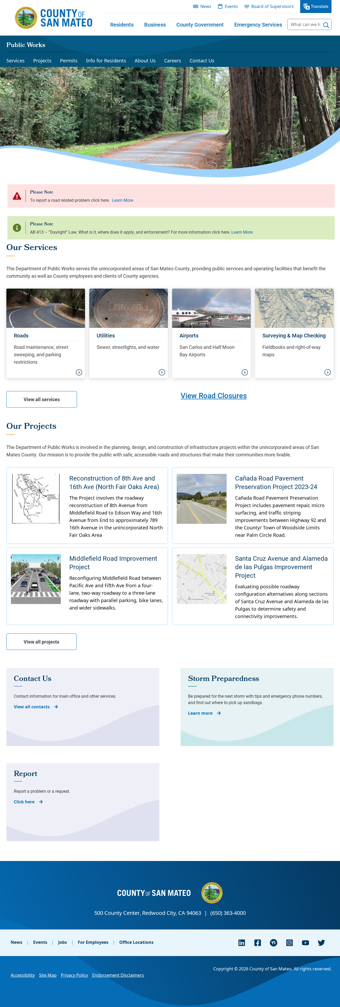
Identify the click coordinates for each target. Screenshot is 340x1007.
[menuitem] (122, 24)
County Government (200, 24)
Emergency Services (258, 24)
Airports (189, 335)
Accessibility (23, 975)
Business (155, 24)
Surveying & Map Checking (294, 335)
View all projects (41, 642)
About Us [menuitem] (145, 60)
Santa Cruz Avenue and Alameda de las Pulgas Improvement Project (281, 567)
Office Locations (136, 942)
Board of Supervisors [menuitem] (272, 6)
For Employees (93, 942)
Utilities (106, 335)
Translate (319, 6)
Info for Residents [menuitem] (106, 60)
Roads (21, 335)
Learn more (200, 713)
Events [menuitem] (231, 6)
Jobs (62, 942)
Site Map (48, 975)
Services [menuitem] (15, 60)
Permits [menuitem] (69, 60)
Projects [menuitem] (42, 60)
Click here (24, 802)
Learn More (122, 200)
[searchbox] (309, 24)
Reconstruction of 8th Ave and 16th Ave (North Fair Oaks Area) (114, 482)
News (16, 942)
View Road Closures (214, 395)
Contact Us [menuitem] (202, 60)
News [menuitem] (205, 6)
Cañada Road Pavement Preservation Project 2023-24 (276, 482)
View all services (42, 399)
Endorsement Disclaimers (118, 975)
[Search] (326, 25)
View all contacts (32, 707)
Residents (122, 24)
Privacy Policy (74, 975)
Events (40, 942)
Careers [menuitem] (172, 60)
